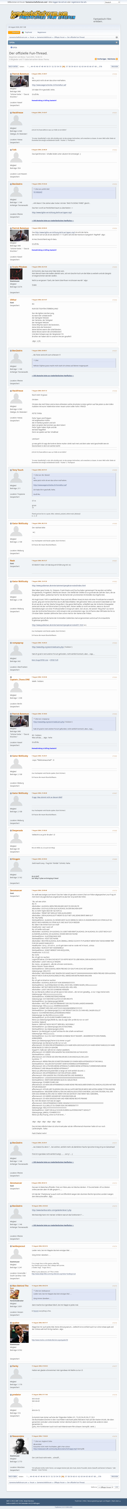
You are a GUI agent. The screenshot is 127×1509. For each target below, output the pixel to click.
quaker (15, 1322)
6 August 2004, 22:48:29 (39, 150)
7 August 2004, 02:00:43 (39, 228)
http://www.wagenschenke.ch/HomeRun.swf (49, 85)
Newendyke (18, 1436)
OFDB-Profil (54, 660)
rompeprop (17, 642)
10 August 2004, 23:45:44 (40, 1206)
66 (90, 66)
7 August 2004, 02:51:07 (39, 300)
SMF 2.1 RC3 (10, 1501)
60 (75, 66)
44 (32, 66)
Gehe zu (94, 1487)
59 (72, 66)
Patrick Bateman (20, 73)
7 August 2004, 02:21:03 (39, 267)
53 (55, 66)
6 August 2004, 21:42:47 (39, 112)
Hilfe (84, 1501)
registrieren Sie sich (78, 2)
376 (100, 66)
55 (61, 66)
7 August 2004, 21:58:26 (39, 830)
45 (34, 66)
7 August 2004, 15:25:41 (39, 756)
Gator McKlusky (20, 523)
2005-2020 (69, 1507)
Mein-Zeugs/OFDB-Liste (40, 660)
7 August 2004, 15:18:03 (39, 714)
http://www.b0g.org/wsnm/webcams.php (48, 647)
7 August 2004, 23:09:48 (39, 890)
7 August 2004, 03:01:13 (39, 391)
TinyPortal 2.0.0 (59, 1507)
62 (80, 66)
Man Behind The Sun (19, 1287)
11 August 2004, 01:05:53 (40, 1366)
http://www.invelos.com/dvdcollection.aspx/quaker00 (50, 1340)
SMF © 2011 (19, 1501)
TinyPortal (78, 1501)
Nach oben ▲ (116, 1501)
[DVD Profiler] (11, 1356)
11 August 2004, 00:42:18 (40, 1286)
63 (83, 66)
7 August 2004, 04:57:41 (39, 470)
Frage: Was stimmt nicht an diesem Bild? (47, 797)
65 (88, 66)
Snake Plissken (19, 266)
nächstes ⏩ (113, 59)
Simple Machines (29, 1501)
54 (58, 66)
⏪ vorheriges (100, 59)
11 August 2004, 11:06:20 (40, 1436)
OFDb (15, 47)
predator (16, 1394)
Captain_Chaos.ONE (20, 679)
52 (53, 66)
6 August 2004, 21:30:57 (39, 74)
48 (42, 66)
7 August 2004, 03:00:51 (39, 350)
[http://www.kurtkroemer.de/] (11, 547)
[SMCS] (11, 211)
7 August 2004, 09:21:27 (39, 560)
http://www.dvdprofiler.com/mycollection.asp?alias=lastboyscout (54, 1274)
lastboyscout (18, 1246)
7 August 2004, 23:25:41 (39, 1143)
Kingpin (16, 859)
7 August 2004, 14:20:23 (39, 643)
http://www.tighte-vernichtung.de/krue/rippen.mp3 (52, 212)
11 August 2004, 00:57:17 (40, 1323)
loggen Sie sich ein (60, 2)
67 (93, 66)
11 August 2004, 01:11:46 (40, 1394)
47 (40, 66)
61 (77, 66)
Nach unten (13, 67)
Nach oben (13, 1476)
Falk (14, 149)
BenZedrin (17, 184)
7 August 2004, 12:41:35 (39, 581)
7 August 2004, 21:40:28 (39, 793)
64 (85, 66)
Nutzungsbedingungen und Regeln (99, 1501)
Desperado (17, 830)
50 (47, 66)
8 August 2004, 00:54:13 (39, 1183)
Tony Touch (17, 470)
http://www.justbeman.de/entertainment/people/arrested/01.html (57, 625)
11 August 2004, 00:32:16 (40, 1246)
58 (70, 66)
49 (45, 66)
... (30, 66)
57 (67, 66)
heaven (36, 1311)
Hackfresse (17, 112)
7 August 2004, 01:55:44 (39, 184)
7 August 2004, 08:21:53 (39, 523)
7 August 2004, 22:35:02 (39, 859)
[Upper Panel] (117, 37)
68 (96, 66)
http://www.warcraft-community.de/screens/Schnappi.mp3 (55, 1449)
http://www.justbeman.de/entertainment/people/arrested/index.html (59, 585)
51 (50, 66)
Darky (15, 1366)
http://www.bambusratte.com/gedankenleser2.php (51, 1210)
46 (37, 66)
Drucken (114, 67)
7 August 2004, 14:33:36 (39, 677)
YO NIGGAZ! (37, 192)
